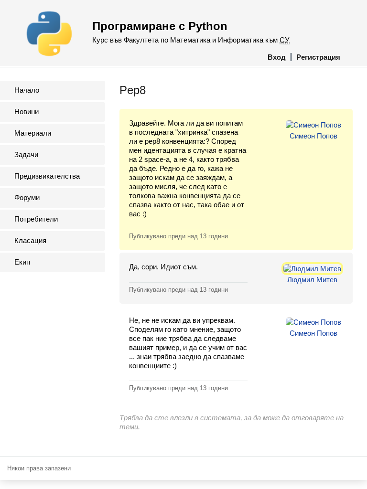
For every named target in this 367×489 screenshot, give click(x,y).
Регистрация (318, 57)
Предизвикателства (47, 176)
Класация (30, 240)
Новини (26, 111)
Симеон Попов (313, 136)
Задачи (26, 154)
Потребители (36, 219)
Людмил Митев (312, 280)
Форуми (27, 197)
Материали (32, 133)
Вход (277, 57)
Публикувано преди (178, 236)
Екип (22, 262)
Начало (26, 90)
